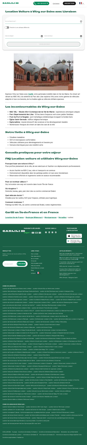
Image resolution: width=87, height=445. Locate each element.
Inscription (69, 3)
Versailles (62, 217)
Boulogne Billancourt (34, 217)
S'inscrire (21, 264)
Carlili (30, 94)
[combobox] (81, 3)
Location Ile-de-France (14, 217)
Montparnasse (50, 217)
